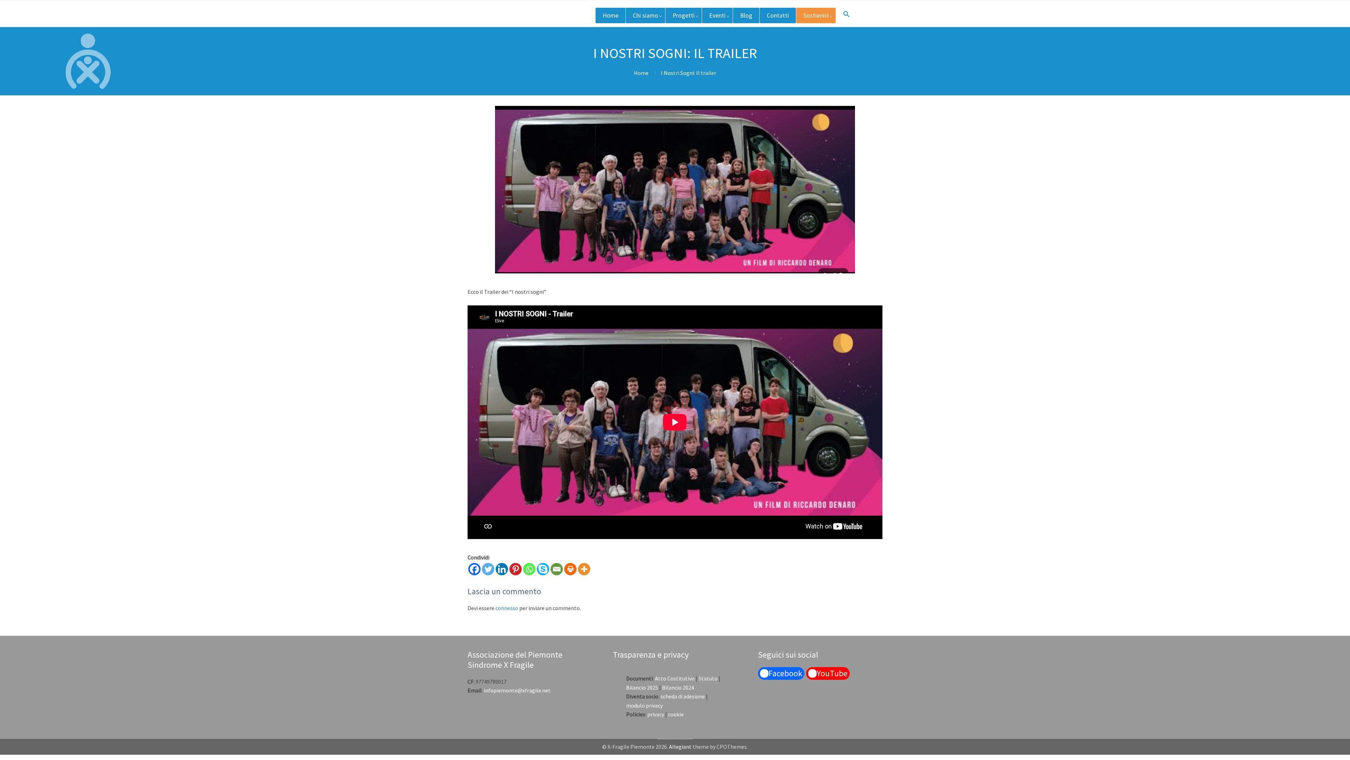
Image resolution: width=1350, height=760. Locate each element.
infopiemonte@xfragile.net (517, 690)
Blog (746, 15)
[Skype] (543, 569)
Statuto (708, 678)
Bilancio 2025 (642, 687)
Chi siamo (645, 15)
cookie (676, 714)
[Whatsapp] (529, 569)
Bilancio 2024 (678, 687)
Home (610, 15)
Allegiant (680, 746)
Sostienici (816, 15)
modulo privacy (644, 705)
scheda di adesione (683, 696)
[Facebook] (474, 569)
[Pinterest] (515, 569)
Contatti (778, 15)
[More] (584, 569)
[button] (846, 15)
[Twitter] (488, 569)
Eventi (717, 15)
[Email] (557, 569)
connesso (506, 608)
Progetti (684, 15)
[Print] (570, 569)
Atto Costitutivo (675, 678)
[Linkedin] (502, 569)
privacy (655, 714)
